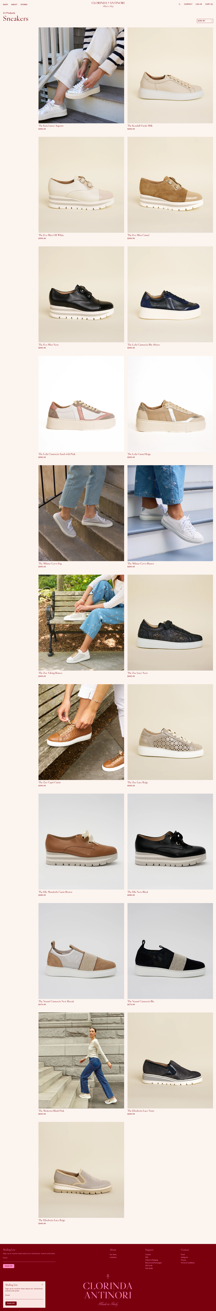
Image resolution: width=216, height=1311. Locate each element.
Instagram (184, 1257)
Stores (24, 5)
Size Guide (149, 1268)
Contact (188, 4)
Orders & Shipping (151, 1260)
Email (5, 1258)
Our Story (113, 1254)
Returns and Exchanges (153, 1263)
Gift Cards (148, 1265)
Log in (199, 4)
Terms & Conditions (187, 1263)
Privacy (183, 1260)
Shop (5, 5)
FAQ (146, 1257)
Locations (113, 1257)
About (14, 5)
